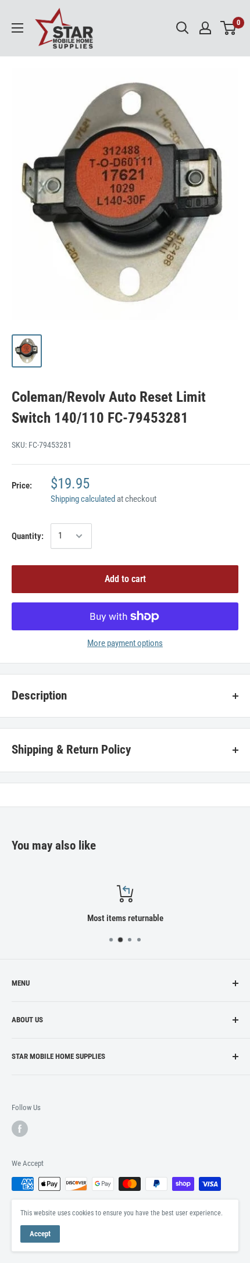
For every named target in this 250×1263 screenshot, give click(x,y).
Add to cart (125, 578)
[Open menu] (17, 28)
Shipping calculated (83, 499)
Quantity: (28, 536)
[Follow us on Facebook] (20, 1129)
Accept (40, 1233)
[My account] (205, 28)
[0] (229, 28)
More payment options (125, 643)
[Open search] (182, 28)
